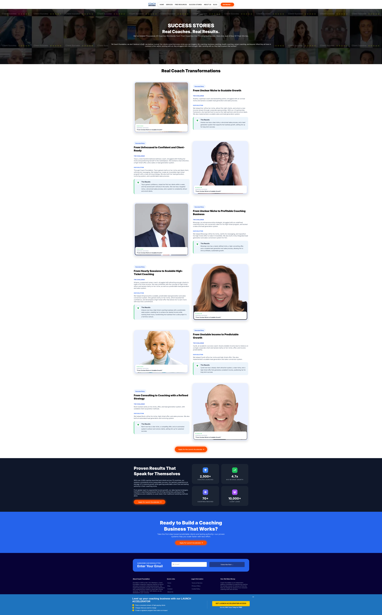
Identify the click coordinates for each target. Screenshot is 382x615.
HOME (162, 4)
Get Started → (227, 4)
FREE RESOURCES (181, 4)
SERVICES (169, 4)
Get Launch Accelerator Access (231, 603)
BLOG (215, 4)
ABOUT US (207, 4)
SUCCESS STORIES (195, 4)
